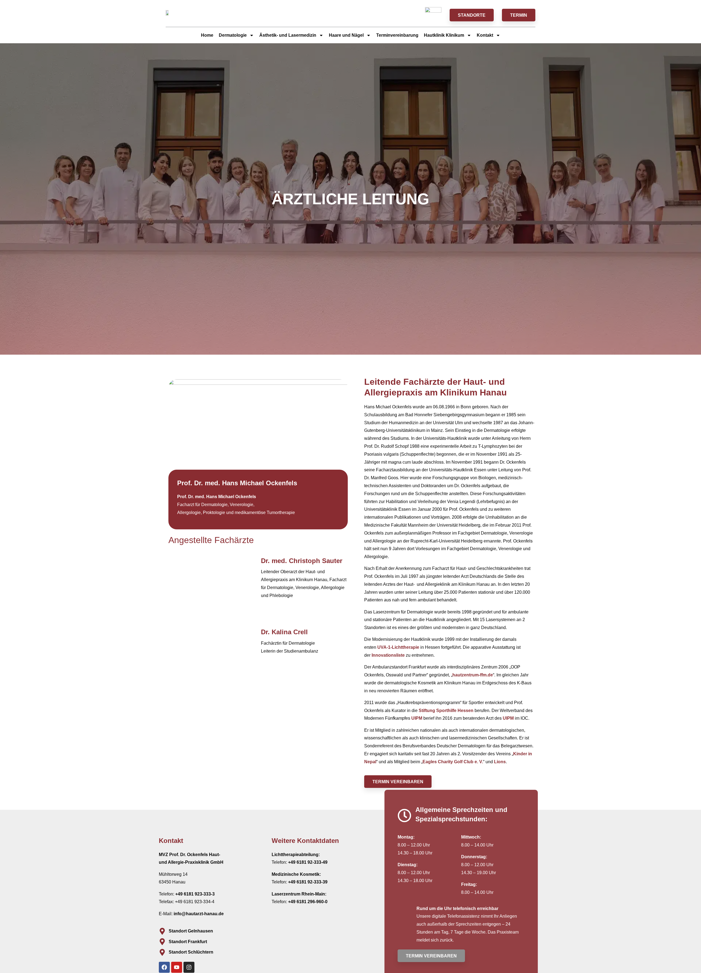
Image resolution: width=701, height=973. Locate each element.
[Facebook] (164, 967)
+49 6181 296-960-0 (307, 901)
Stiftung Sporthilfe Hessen (446, 710)
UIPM (416, 718)
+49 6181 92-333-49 (307, 862)
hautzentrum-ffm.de (472, 675)
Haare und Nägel (346, 35)
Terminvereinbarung (397, 35)
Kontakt (485, 35)
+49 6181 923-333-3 (195, 894)
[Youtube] (176, 967)
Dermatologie (233, 35)
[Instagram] (188, 967)
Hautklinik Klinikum (444, 35)
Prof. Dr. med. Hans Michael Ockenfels (216, 496)
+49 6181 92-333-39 (307, 882)
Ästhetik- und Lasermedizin (287, 35)
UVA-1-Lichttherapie (398, 647)
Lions (500, 761)
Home (207, 35)
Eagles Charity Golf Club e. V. (453, 761)
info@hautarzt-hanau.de (199, 913)
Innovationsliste (388, 655)
